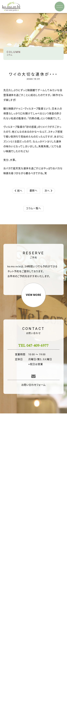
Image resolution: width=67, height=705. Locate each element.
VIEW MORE (33, 294)
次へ (48, 190)
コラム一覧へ (33, 208)
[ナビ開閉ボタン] (59, 6)
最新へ (33, 190)
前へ (18, 190)
